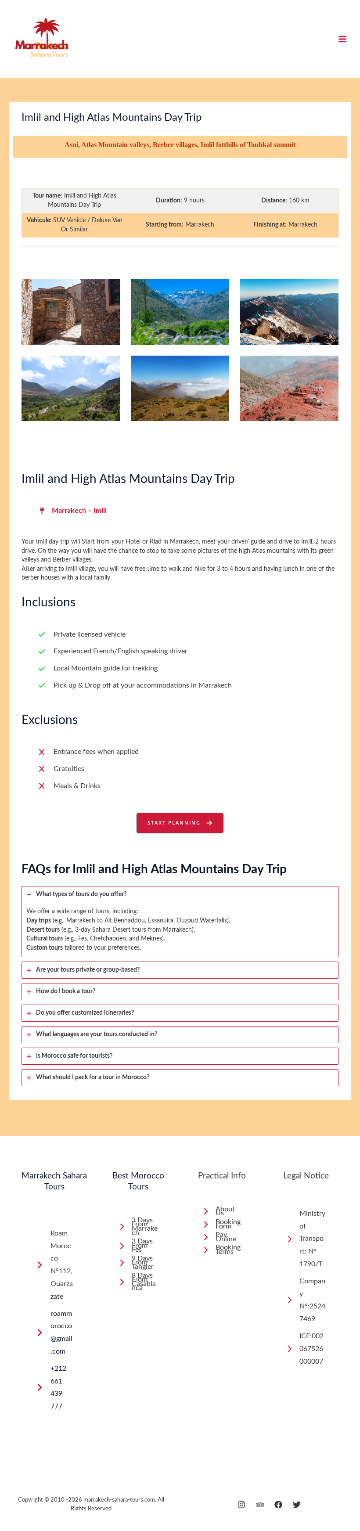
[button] (180, 823)
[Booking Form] (222, 1224)
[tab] (180, 921)
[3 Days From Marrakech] (138, 1226)
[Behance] (260, 1505)
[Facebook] (278, 1505)
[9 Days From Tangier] (138, 1263)
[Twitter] (297, 1505)
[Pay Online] (222, 1237)
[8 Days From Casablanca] (138, 1282)
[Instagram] (241, 1505)
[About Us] (222, 1211)
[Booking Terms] (222, 1250)
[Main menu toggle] (343, 39)
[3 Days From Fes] (138, 1245)
